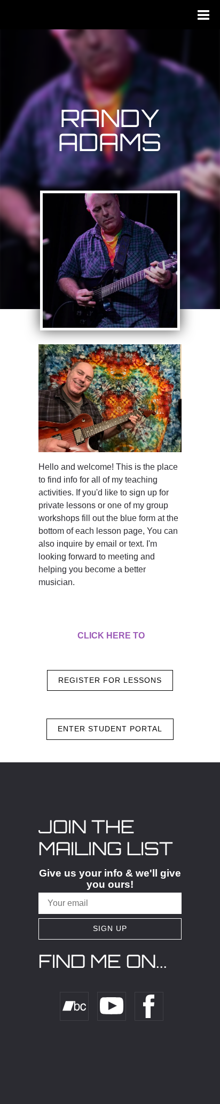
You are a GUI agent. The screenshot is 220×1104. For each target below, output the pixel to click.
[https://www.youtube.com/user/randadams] (111, 1006)
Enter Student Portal (110, 728)
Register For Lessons (110, 680)
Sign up (110, 928)
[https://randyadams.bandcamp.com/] (74, 1006)
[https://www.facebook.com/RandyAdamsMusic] (149, 1006)
